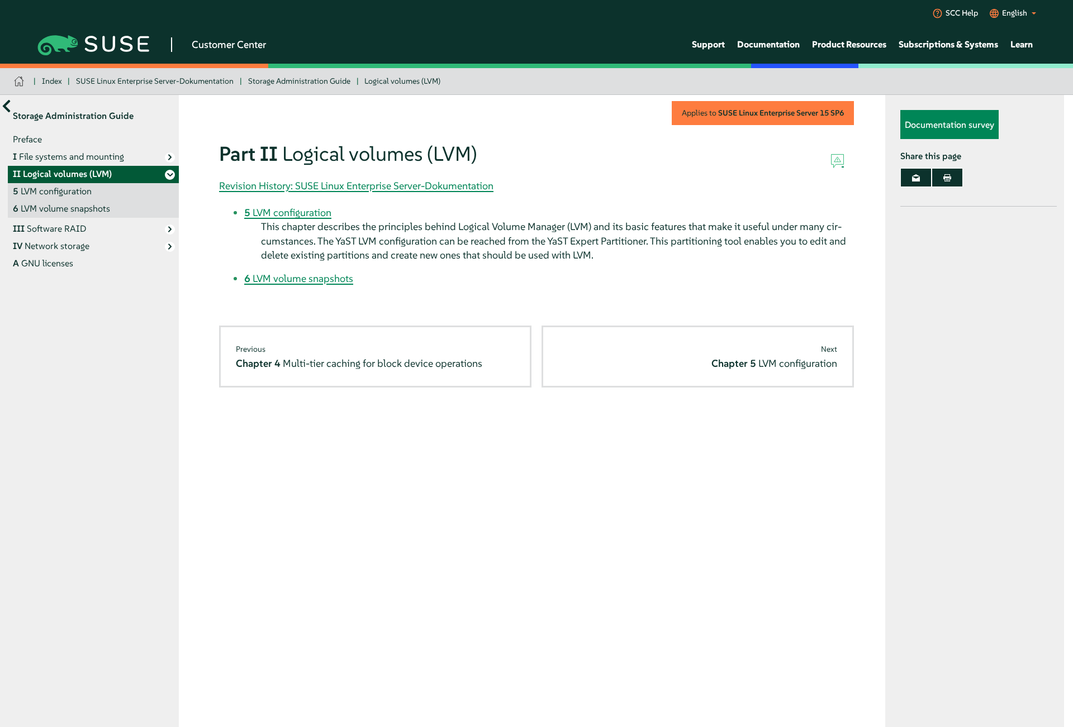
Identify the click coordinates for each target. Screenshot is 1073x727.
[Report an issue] (837, 161)
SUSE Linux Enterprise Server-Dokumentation (155, 81)
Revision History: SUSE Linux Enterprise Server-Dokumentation (356, 185)
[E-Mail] (916, 177)
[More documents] (6, 105)
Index (52, 81)
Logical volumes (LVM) (402, 81)
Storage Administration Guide (299, 81)
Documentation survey (949, 124)
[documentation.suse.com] (20, 81)
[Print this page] (947, 177)
